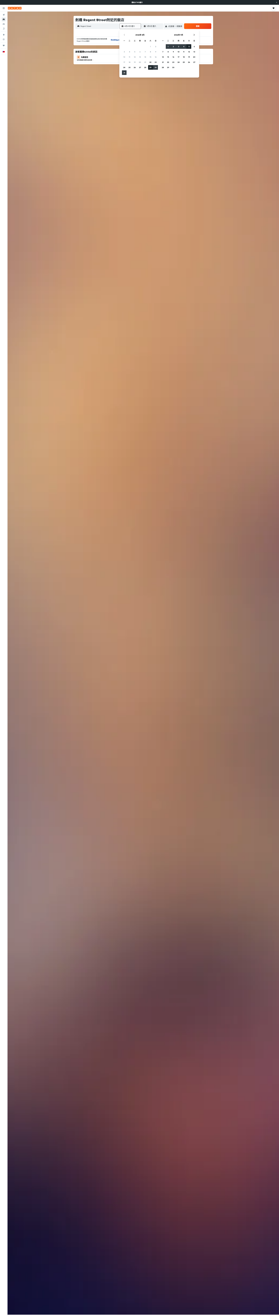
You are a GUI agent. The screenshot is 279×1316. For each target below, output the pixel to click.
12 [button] (135, 57)
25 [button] (129, 67)
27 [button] (140, 67)
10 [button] (124, 57)
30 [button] (156, 67)
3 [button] (124, 52)
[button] (276, 2)
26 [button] (135, 67)
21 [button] (145, 62)
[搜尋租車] (4, 24)
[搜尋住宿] (4, 19)
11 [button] (129, 57)
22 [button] (150, 62)
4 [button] (129, 52)
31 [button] (124, 73)
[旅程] (4, 45)
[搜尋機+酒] (4, 28)
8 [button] (150, 52)
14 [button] (145, 57)
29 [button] (150, 67)
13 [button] (140, 57)
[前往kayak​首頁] (14, 8)
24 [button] (124, 67)
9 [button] (155, 52)
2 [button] (155, 46)
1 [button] (150, 46)
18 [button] (129, 62)
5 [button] (134, 52)
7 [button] (145, 52)
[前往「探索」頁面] (4, 35)
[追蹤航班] (4, 39)
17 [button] (124, 62)
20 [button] (140, 62)
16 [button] (156, 57)
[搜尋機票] (4, 15)
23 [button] (156, 62)
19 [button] (135, 62)
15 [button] (150, 57)
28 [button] (145, 67)
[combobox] (99, 26)
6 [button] (194, 46)
